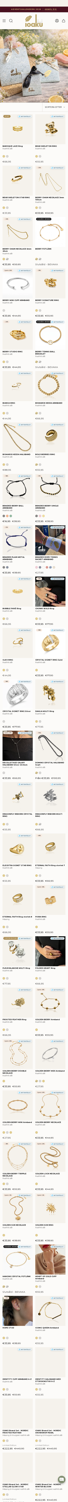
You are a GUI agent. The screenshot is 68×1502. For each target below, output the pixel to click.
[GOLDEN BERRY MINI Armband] (18, 1105)
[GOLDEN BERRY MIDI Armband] (50, 1054)
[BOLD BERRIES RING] (50, 437)
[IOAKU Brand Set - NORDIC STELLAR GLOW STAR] (18, 1468)
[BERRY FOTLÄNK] (50, 232)
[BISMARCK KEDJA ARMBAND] (50, 386)
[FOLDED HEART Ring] (50, 951)
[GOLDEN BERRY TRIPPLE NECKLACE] (18, 1157)
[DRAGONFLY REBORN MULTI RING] (50, 797)
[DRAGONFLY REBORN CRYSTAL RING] (18, 797)
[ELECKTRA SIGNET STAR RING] (18, 848)
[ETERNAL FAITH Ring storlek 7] (50, 848)
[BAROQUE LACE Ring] (18, 129)
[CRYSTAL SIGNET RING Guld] (50, 643)
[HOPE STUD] (18, 1311)
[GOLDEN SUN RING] (50, 1208)
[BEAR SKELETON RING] (50, 129)
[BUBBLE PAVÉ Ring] (18, 592)
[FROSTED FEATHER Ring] (18, 1003)
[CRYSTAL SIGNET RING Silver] (18, 694)
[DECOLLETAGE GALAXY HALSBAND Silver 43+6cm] (18, 746)
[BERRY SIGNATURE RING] (50, 283)
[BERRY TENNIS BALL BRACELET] (50, 335)
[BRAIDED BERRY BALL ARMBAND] (18, 489)
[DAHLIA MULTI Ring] (50, 694)
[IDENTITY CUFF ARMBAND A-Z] (18, 1362)
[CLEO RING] (18, 643)
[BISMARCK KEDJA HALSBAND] (18, 437)
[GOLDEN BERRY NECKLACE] (50, 1105)
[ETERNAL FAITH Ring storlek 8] (18, 900)
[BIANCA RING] (18, 386)
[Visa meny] (4, 21)
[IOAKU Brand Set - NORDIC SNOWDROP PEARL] (50, 1414)
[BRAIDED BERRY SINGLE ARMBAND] (50, 489)
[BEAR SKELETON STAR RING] (18, 181)
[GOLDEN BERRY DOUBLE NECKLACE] (18, 1054)
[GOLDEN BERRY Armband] (50, 1003)
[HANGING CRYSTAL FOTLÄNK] (18, 1259)
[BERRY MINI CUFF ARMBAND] (18, 283)
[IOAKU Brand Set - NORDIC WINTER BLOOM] (50, 1468)
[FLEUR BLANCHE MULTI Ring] (18, 951)
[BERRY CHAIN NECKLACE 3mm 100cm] (50, 181)
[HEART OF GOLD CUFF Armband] (50, 1259)
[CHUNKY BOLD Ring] (50, 592)
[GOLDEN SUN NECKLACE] (18, 1208)
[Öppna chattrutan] (61, 1479)
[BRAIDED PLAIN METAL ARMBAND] (18, 540)
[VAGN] (63, 21)
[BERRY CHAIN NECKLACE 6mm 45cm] (18, 232)
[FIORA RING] (50, 900)
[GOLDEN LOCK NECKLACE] (50, 1157)
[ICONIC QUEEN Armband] (50, 1311)
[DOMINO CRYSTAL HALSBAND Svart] (50, 746)
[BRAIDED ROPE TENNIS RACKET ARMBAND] (50, 540)
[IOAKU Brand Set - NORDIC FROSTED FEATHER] (18, 1414)
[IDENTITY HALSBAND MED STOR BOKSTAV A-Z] (50, 1362)
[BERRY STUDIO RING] (18, 335)
